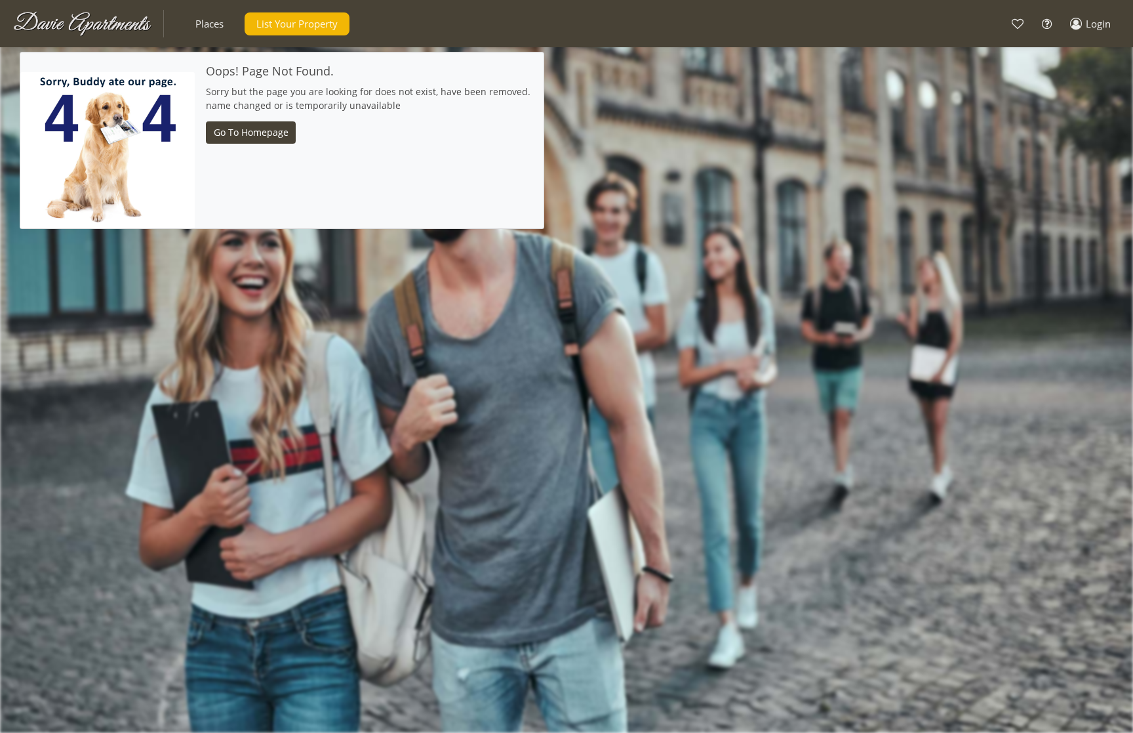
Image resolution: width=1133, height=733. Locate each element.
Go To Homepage (251, 132)
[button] (209, 24)
